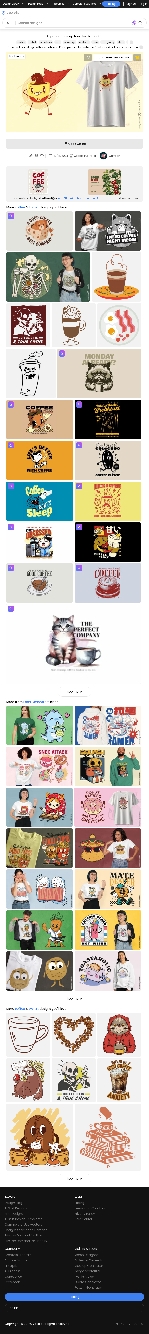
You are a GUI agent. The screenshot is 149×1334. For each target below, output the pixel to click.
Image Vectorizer (87, 1271)
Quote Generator (87, 1282)
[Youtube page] (135, 1323)
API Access (13, 1271)
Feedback (12, 1282)
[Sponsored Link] (38, 182)
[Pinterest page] (129, 1323)
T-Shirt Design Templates (23, 1219)
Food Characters (36, 702)
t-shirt (32, 42)
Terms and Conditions (91, 1208)
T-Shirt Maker (84, 1276)
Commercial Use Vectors (23, 1224)
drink (121, 42)
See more (74, 691)
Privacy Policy (84, 1213)
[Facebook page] (122, 1323)
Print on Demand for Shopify (26, 1241)
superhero (46, 42)
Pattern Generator (88, 1287)
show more (126, 198)
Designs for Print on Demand (26, 1230)
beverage (69, 42)
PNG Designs (14, 1213)
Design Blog (13, 1203)
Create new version (115, 57)
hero (95, 42)
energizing (108, 42)
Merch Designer (86, 1255)
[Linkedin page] (141, 1323)
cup (57, 42)
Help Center (83, 1219)
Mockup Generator (88, 1265)
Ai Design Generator (89, 1260)
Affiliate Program (17, 1260)
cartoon (84, 42)
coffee (21, 42)
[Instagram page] (116, 1323)
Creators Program (18, 1255)
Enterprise (12, 1265)
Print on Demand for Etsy (23, 1235)
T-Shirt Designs (16, 1208)
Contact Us (13, 1276)
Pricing (79, 1203)
